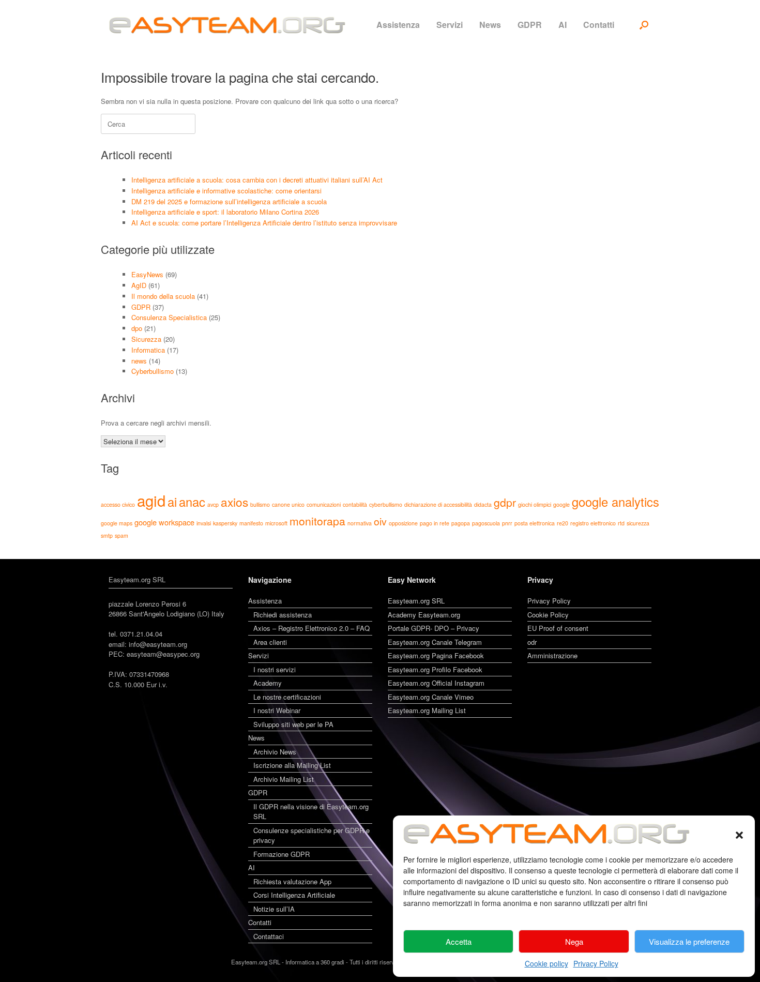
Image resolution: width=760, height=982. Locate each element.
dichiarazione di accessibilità (438, 504)
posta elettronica (534, 523)
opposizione (403, 523)
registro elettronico (593, 523)
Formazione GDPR (281, 854)
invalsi (203, 523)
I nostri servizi (274, 669)
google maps (116, 523)
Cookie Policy (548, 615)
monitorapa (317, 520)
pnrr (507, 523)
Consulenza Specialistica (169, 317)
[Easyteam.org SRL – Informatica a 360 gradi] (227, 25)
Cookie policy (546, 963)
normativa (359, 523)
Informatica (148, 350)
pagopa (460, 523)
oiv (380, 521)
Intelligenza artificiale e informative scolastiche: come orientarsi (226, 190)
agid (151, 500)
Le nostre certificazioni (287, 697)
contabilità (355, 504)
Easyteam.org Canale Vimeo (431, 697)
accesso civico (118, 504)
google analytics (615, 501)
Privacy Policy (595, 963)
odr (532, 642)
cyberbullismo (385, 504)
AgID (138, 285)
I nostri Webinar (276, 710)
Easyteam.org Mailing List (427, 710)
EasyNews (147, 274)
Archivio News (274, 752)
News (490, 25)
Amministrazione (552, 655)
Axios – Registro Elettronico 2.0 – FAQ (311, 628)
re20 (562, 523)
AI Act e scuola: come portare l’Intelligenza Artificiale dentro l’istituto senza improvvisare (264, 223)
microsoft (276, 523)
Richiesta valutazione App (292, 881)
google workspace (164, 522)
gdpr (505, 502)
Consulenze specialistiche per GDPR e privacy (311, 835)
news (139, 361)
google (561, 504)
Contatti (598, 25)
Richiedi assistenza (282, 615)
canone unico (288, 504)
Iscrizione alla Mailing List (292, 765)
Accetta (459, 941)
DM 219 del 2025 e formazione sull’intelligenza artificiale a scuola (229, 201)
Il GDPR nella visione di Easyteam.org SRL (311, 812)
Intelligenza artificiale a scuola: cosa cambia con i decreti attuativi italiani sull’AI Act (257, 180)
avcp (213, 504)
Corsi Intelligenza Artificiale (294, 895)
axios (234, 501)
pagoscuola (486, 523)
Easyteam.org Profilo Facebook (435, 669)
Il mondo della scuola (163, 296)
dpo (136, 328)
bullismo (260, 504)
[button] (739, 833)
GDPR (530, 25)
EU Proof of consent (557, 628)
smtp (107, 535)
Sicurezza (146, 339)
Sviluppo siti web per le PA (293, 724)
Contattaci (268, 936)
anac (192, 501)
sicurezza (638, 523)
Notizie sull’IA (274, 909)
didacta (483, 504)
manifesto (251, 523)
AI (562, 25)
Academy (267, 683)
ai (172, 501)
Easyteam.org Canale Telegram (435, 642)
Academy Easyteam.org (424, 615)
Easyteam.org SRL (416, 601)
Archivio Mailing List (283, 779)
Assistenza (398, 25)
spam (121, 535)
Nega (574, 941)
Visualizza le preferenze (689, 941)
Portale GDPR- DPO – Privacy (433, 628)
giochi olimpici (534, 504)
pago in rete (434, 523)
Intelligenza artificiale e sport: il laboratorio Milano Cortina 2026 (225, 212)
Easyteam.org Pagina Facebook (436, 655)
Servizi (449, 25)
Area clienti (270, 642)
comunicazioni (324, 504)
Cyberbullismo (152, 371)
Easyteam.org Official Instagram (436, 683)
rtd (621, 523)
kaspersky (225, 523)
